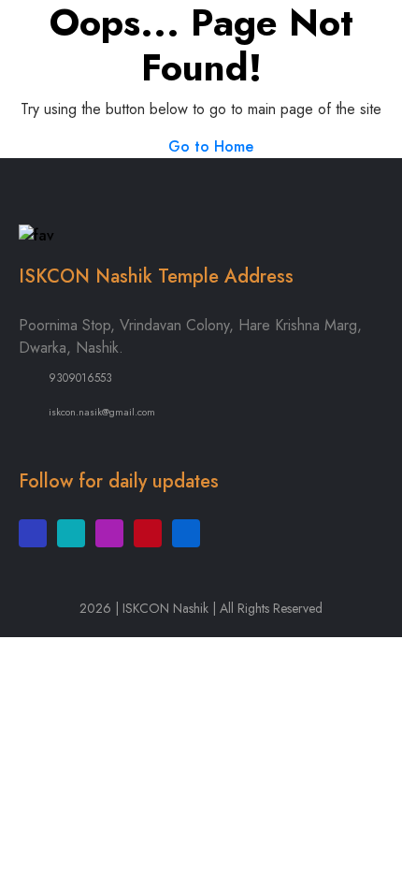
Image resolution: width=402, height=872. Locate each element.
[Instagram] (109, 533)
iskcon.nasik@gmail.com (102, 411)
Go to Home (208, 146)
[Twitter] (71, 533)
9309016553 (80, 378)
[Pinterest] (148, 533)
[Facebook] (33, 533)
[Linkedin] (186, 533)
